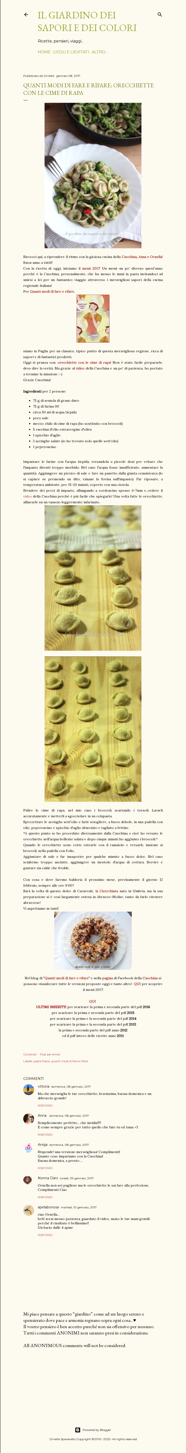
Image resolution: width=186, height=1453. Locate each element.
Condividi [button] (29, 1054)
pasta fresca (41, 1061)
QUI (92, 1001)
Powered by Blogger (97, 1430)
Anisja (42, 1144)
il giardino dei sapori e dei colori (87, 21)
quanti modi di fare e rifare (69, 1061)
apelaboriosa (48, 1207)
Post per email (50, 1054)
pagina (107, 978)
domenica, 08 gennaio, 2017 (71, 1086)
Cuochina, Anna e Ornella (142, 257)
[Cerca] (160, 13)
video (27, 496)
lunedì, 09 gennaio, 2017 (77, 1178)
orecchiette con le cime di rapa (84, 362)
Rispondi (45, 1105)
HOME (44, 52)
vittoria (43, 1086)
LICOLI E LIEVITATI (71, 52)
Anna (42, 1115)
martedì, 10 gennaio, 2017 (79, 1207)
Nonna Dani (48, 1178)
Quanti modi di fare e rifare (52, 291)
